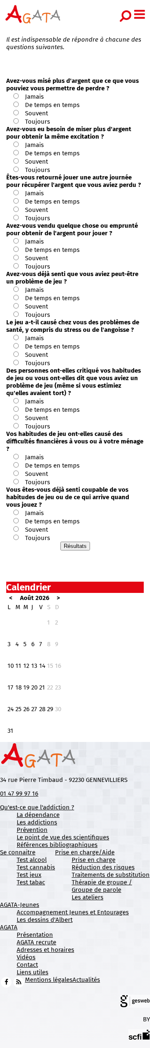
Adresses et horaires (45, 949)
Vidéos (26, 957)
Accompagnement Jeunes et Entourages (73, 912)
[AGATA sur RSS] (18, 982)
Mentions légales (48, 979)
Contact (27, 964)
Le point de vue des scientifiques (63, 837)
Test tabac (31, 882)
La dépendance (38, 815)
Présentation (35, 934)
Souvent (36, 113)
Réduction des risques (103, 867)
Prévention (32, 830)
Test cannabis (36, 867)
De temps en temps (52, 105)
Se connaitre (17, 852)
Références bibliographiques (57, 845)
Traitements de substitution (111, 875)
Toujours (37, 121)
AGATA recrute (36, 942)
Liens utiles (32, 972)
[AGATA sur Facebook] (6, 982)
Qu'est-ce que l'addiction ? (37, 807)
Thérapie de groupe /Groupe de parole (102, 886)
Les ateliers (87, 897)
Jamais (34, 96)
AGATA (9, 927)
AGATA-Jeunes (19, 905)
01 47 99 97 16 (19, 793)
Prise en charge (93, 860)
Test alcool (32, 860)
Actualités (86, 979)
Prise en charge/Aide (85, 852)
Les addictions (37, 822)
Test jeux (29, 875)
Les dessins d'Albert (44, 920)
